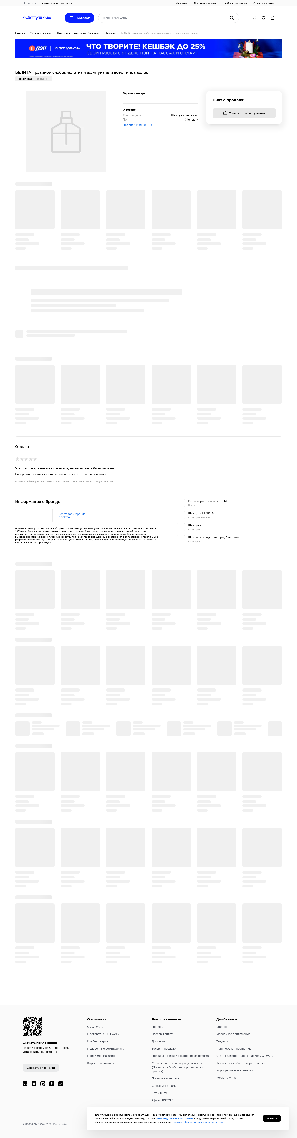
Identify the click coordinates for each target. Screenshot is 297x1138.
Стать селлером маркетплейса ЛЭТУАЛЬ (244, 1075)
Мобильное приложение (233, 1054)
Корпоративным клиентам (235, 1090)
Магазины (181, 3)
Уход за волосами (40, 33)
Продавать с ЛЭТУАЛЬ (103, 1054)
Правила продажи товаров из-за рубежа (180, 1075)
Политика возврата (165, 1098)
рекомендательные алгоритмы (174, 1118)
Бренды (221, 1046)
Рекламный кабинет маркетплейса (240, 1083)
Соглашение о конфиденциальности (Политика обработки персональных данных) (177, 1087)
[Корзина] (272, 18)
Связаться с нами (263, 3)
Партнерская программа (233, 1068)
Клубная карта (97, 1061)
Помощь (157, 1046)
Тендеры (222, 1061)
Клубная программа (235, 3)
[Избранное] (263, 18)
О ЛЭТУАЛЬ (95, 1046)
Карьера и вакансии (101, 1083)
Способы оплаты (163, 1054)
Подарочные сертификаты (105, 1068)
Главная (20, 33)
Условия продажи (164, 1068)
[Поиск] (231, 18)
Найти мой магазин (101, 1075)
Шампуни (110, 33)
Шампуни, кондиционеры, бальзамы (78, 33)
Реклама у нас (226, 1097)
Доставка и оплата (205, 3)
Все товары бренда (72, 560)
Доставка (158, 1061)
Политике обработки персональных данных (198, 1121)
